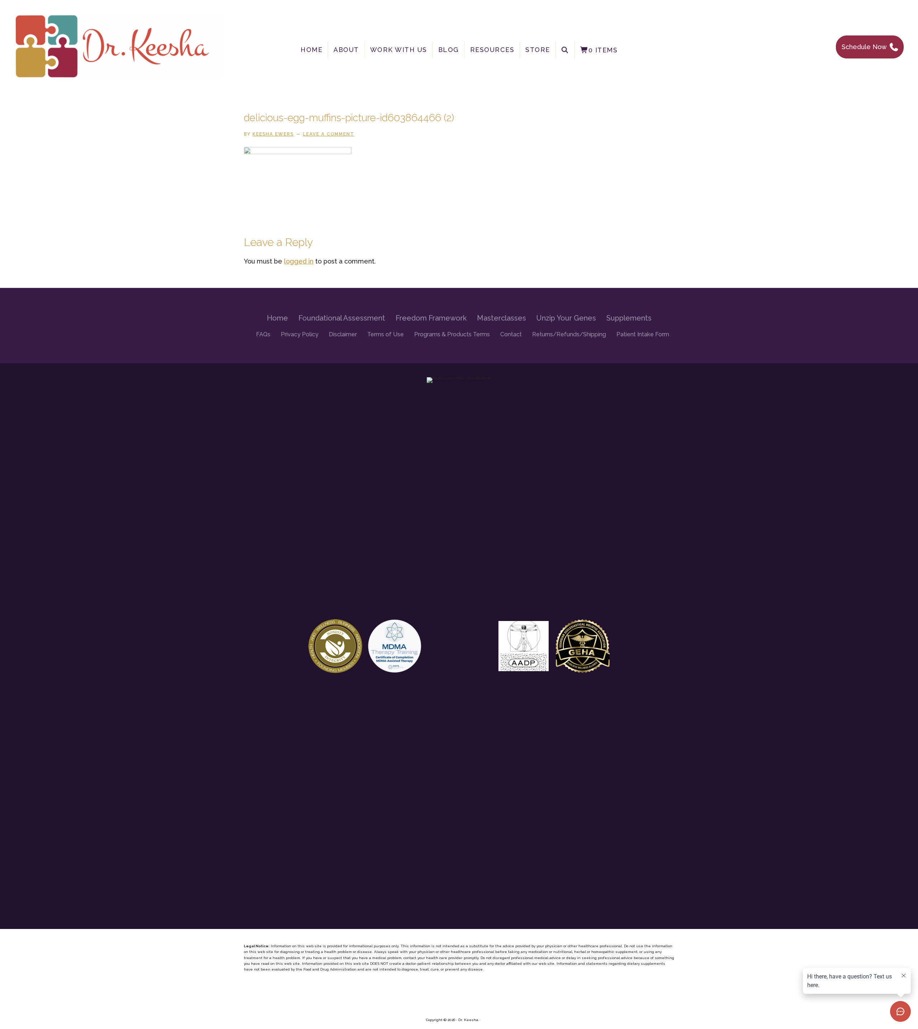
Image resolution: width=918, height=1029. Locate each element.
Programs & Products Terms (452, 334)
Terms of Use (385, 334)
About (346, 49)
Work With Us (398, 49)
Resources (492, 49)
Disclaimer (343, 334)
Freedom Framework (431, 318)
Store (537, 49)
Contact (511, 334)
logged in (298, 261)
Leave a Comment (328, 134)
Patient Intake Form (642, 334)
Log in (487, 1020)
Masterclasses (501, 318)
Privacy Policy (299, 334)
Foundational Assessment (341, 318)
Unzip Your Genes (566, 318)
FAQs (263, 334)
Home (311, 49)
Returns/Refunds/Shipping (569, 334)
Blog (448, 49)
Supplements (629, 318)
